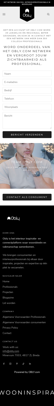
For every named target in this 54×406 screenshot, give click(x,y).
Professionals (10, 287)
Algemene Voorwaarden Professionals (24, 317)
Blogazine (8, 297)
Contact (7, 333)
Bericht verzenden (27, 134)
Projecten (8, 292)
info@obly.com (11, 351)
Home (6, 281)
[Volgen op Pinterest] (17, 363)
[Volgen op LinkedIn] (30, 363)
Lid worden (9, 303)
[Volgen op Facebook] (4, 363)
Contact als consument (27, 197)
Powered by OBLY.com (27, 372)
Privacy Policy (10, 327)
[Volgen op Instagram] (10, 363)
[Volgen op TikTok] (23, 363)
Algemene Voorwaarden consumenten (24, 322)
